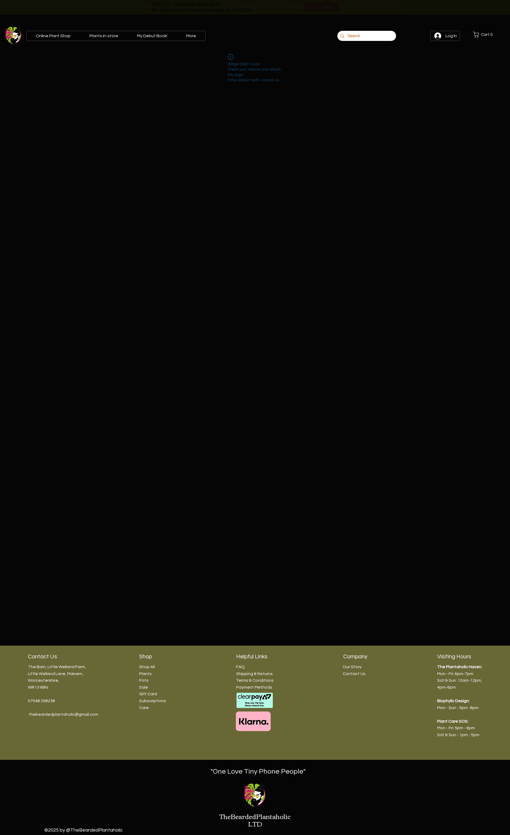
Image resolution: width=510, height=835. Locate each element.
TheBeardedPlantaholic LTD (255, 820)
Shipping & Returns (254, 674)
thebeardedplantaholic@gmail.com (63, 714)
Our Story (352, 667)
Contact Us (354, 674)
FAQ (240, 667)
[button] (488, 34)
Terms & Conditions (255, 680)
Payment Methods (254, 687)
